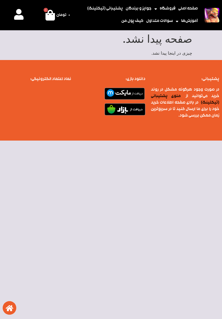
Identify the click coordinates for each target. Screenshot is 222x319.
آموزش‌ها (189, 21)
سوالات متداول (159, 21)
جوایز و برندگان (139, 9)
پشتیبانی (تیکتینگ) (105, 9)
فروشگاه (167, 9)
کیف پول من (132, 21)
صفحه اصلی (188, 9)
